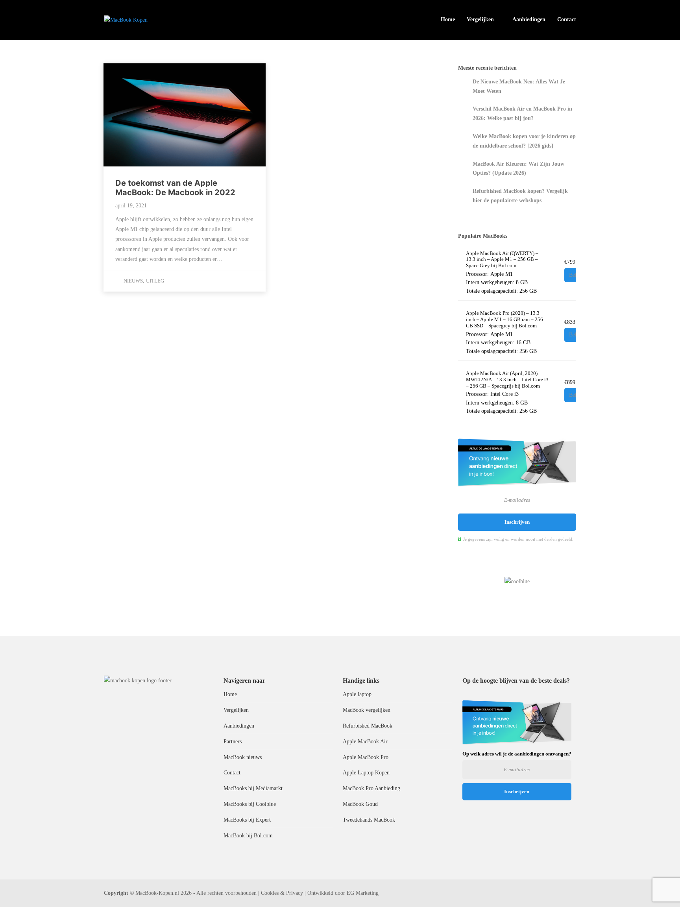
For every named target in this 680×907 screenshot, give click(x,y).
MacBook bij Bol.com (248, 836)
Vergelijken (480, 19)
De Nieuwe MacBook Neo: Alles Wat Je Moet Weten (519, 86)
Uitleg (155, 281)
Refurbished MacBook (367, 726)
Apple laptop (357, 694)
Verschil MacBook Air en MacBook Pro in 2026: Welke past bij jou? (522, 113)
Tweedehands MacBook (369, 820)
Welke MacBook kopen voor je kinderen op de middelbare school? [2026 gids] (524, 141)
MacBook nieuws (243, 757)
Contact (566, 19)
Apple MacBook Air (365, 741)
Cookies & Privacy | (283, 893)
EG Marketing (363, 893)
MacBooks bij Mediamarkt (253, 788)
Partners (233, 741)
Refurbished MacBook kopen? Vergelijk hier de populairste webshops (520, 195)
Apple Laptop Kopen (366, 773)
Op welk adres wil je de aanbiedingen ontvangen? (516, 754)
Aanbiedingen (528, 19)
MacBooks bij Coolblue (250, 804)
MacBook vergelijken (366, 710)
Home (448, 19)
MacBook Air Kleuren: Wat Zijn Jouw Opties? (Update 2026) (518, 168)
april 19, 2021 (131, 206)
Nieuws (133, 281)
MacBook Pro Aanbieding (371, 788)
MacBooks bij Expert (247, 820)
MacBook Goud (360, 804)
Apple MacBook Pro (365, 757)
